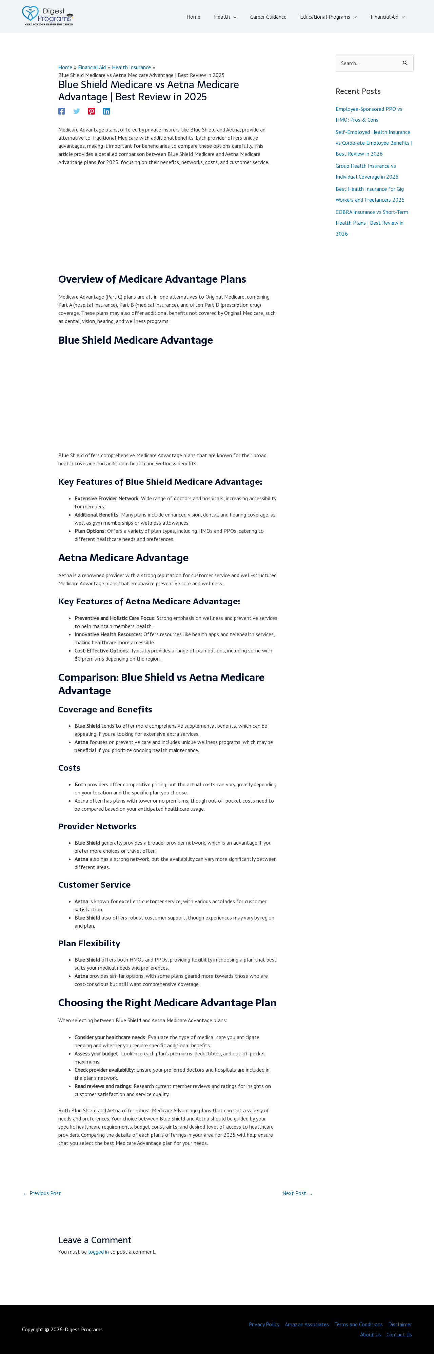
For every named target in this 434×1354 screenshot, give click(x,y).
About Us (370, 1334)
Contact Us (399, 1334)
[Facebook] (61, 111)
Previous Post (42, 1193)
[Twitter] (76, 111)
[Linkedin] (106, 111)
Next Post (297, 1193)
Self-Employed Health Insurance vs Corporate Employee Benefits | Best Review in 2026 (374, 142)
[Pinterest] (91, 111)
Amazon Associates (307, 1324)
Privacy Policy (264, 1324)
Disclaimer (400, 1324)
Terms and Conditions (358, 1324)
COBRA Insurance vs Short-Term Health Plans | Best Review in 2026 (372, 222)
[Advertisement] (168, 222)
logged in (98, 1251)
